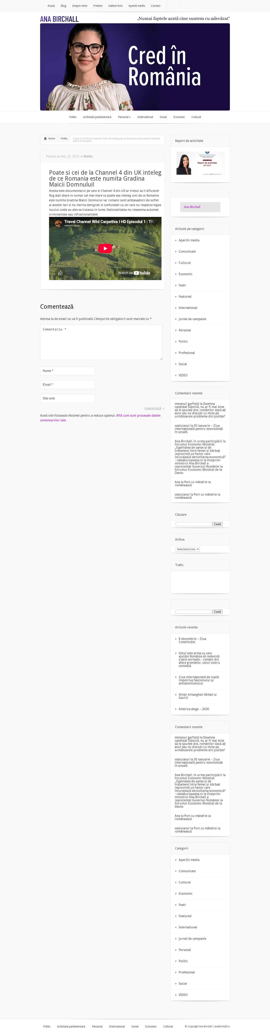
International (188, 308)
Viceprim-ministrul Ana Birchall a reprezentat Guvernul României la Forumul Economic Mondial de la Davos (199, 466)
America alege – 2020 (194, 709)
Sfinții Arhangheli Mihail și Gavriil (198, 696)
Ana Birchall (192, 207)
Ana (177, 482)
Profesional (187, 353)
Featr (182, 285)
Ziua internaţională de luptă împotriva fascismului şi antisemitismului (199, 680)
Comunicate (187, 251)
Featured (185, 296)
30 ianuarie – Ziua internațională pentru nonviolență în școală (199, 429)
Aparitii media (189, 240)
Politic (64, 138)
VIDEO (183, 375)
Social (183, 364)
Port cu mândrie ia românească (193, 483)
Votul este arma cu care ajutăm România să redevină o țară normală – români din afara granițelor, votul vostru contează (199, 659)
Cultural (185, 263)
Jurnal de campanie (192, 319)
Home (51, 138)
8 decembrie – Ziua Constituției (192, 640)
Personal (185, 330)
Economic (185, 274)
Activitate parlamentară (71, 1026)
